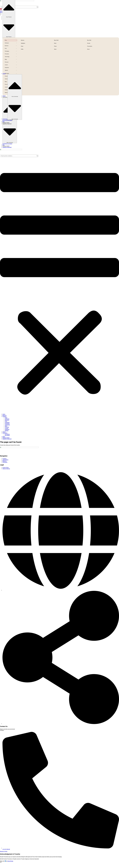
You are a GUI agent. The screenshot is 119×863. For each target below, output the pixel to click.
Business (6, 45)
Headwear (7, 67)
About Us (4, 415)
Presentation (89, 46)
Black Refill (56, 40)
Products (4, 416)
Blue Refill (89, 40)
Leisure (6, 64)
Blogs (3, 436)
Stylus (55, 49)
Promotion (7, 53)
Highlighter (23, 43)
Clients (4, 431)
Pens (6, 40)
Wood (88, 49)
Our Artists (4, 143)
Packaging (7, 51)
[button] (59, 285)
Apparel (6, 70)
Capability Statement (6, 438)
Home (3, 414)
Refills (22, 49)
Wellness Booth (5, 437)
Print (6, 48)
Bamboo (22, 40)
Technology (7, 56)
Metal (55, 43)
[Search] (37, 155)
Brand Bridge (10, 861)
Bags (6, 59)
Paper (22, 46)
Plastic (55, 46)
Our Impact (9, 143)
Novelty (88, 43)
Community (4, 433)
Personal (6, 62)
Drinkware (7, 42)
